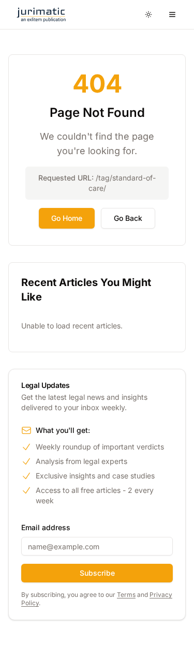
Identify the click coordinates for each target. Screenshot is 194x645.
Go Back (128, 218)
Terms (126, 594)
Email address (45, 527)
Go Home (66, 218)
